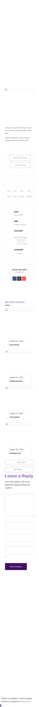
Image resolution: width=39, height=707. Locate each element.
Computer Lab (15, 453)
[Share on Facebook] (14, 279)
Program (19, 253)
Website (7, 544)
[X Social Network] (19, 279)
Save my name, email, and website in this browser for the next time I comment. (18, 560)
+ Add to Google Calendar (20, 157)
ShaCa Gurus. (26, 701)
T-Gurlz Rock (14, 417)
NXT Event (18, 469)
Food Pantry (14, 345)
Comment (8, 492)
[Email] (24, 279)
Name (7, 520)
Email (7, 532)
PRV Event (21, 462)
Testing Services (16, 381)
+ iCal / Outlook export (20, 165)
